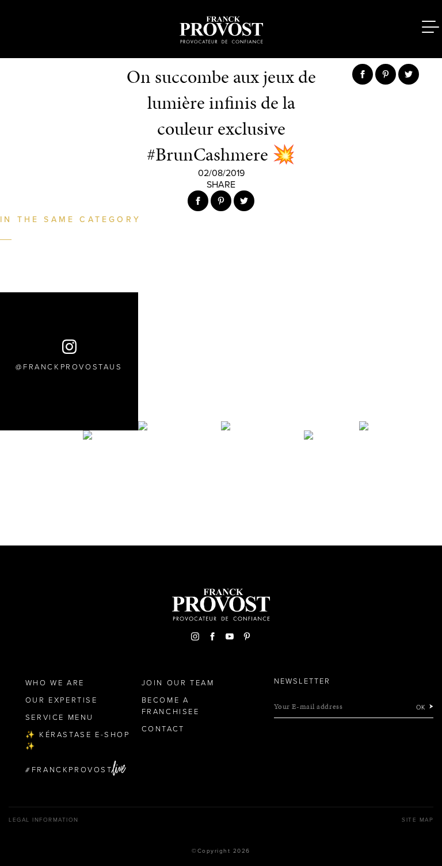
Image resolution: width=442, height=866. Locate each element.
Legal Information (44, 820)
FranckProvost (72, 770)
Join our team (178, 683)
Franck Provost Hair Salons (221, 28)
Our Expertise (61, 700)
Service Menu (59, 717)
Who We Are (55, 683)
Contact (163, 729)
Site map (417, 820)
